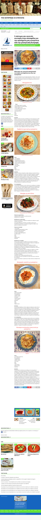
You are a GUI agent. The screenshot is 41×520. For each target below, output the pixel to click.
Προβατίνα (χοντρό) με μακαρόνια (27, 129)
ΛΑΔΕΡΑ (10, 24)
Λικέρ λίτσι (4, 166)
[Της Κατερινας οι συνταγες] (20, 15)
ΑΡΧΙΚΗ (2, 22)
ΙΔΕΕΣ (4, 26)
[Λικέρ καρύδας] (7, 147)
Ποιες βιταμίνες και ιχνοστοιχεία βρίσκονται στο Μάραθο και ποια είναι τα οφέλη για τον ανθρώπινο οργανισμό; (19, 488)
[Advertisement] (27, 399)
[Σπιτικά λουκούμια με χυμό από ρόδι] (7, 463)
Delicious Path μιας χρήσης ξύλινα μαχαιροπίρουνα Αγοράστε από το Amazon (7, 198)
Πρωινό (37, 24)
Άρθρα (21, 22)
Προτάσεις (15, 22)
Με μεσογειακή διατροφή (28, 48)
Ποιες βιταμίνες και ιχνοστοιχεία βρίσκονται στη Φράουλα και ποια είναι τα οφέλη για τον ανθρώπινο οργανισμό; (19, 486)
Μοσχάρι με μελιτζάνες (27, 193)
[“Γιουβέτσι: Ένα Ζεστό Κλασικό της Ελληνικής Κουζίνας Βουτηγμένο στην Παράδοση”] (5, 83)
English (36, 22)
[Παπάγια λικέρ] (7, 173)
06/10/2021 (17, 48)
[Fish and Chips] (5, 76)
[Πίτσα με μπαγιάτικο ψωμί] (34, 448)
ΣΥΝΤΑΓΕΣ (6, 22)
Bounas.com (3, 48)
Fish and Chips (3, 475)
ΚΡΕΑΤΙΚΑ (6, 24)
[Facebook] (2, 123)
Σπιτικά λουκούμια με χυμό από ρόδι (7, 469)
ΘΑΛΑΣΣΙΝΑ (18, 24)
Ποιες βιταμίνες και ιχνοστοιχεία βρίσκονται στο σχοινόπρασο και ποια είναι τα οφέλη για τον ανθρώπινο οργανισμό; (20, 491)
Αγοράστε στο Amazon (7, 208)
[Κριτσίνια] (7, 448)
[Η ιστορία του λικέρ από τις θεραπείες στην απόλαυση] (9, 76)
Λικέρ (1, 26)
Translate (8, 32)
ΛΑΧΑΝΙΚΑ (25, 24)
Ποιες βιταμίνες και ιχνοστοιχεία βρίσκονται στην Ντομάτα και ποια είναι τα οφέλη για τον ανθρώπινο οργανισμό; (19, 490)
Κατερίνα (21, 48)
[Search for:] (35, 28)
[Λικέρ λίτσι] (7, 160)
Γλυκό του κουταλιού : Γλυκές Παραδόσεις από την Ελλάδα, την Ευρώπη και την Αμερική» (15, 481)
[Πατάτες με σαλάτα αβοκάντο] (20, 448)
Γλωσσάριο (26, 22)
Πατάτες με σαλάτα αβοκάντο (19, 454)
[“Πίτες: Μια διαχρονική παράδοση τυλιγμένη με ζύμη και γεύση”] (9, 83)
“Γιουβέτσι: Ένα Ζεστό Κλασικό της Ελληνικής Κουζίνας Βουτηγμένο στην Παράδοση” (15, 483)
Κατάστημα (31, 22)
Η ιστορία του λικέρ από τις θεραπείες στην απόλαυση (10, 477)
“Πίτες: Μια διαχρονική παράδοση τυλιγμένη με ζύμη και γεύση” (11, 485)
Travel (6, 48)
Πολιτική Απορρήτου (4, 496)
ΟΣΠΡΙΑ (14, 24)
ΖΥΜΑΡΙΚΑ (2, 24)
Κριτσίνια (3, 454)
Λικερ (2, 126)
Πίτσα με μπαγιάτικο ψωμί (33, 454)
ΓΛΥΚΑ (33, 24)
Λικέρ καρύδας (4, 153)
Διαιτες (11, 22)
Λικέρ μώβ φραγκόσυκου (4, 139)
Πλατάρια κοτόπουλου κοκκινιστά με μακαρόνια (27, 328)
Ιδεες (2, 441)
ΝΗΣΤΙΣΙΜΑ (29, 24)
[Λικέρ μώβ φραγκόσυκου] (7, 132)
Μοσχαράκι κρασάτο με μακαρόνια (27, 262)
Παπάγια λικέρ (5, 179)
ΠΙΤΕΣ (22, 24)
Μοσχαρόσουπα (27, 82)
